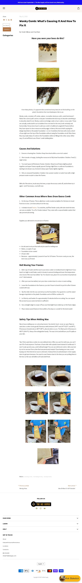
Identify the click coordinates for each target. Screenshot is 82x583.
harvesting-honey (38, 476)
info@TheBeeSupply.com (9, 556)
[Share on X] (6, 20)
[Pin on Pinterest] (11, 20)
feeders (34, 208)
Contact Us (5, 549)
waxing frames (48, 476)
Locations (5, 546)
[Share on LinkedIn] (9, 20)
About (4, 539)
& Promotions (16, 542)
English (40, 564)
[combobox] (6, 25)
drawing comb (28, 476)
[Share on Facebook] (4, 20)
